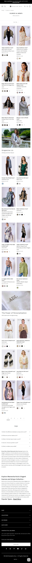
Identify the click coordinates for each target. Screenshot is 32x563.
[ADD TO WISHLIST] (13, 27)
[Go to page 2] (23, 418)
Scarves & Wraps (10, 10)
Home (2, 10)
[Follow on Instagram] (10, 548)
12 (20, 418)
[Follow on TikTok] (22, 548)
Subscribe (15, 544)
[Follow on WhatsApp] (25, 548)
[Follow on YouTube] (18, 548)
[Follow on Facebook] (6, 548)
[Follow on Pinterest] (14, 548)
